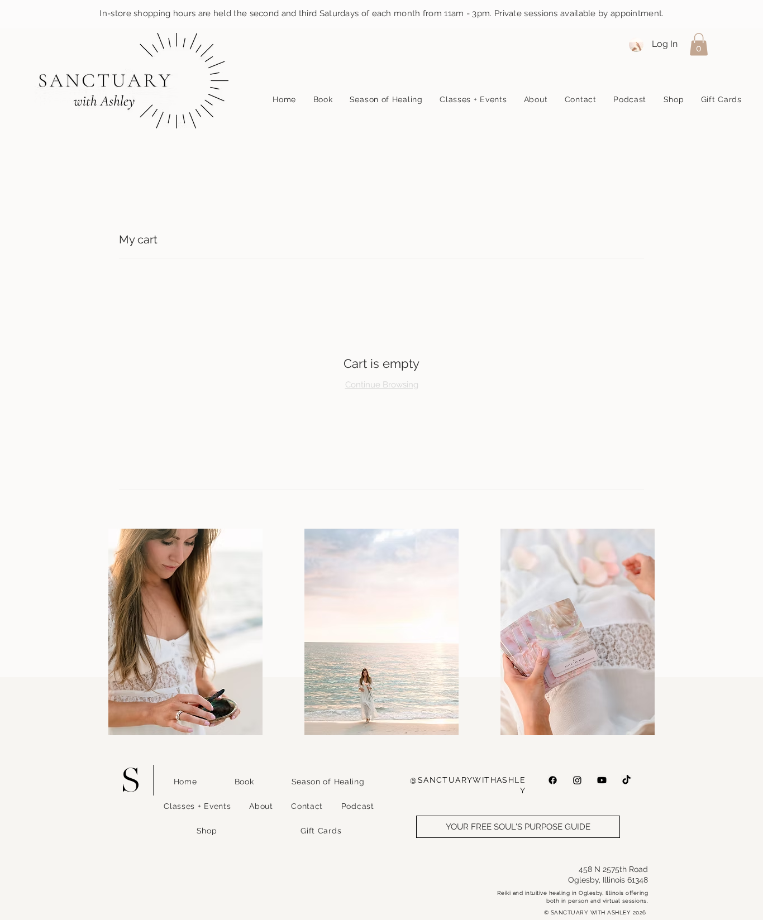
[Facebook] (552, 780)
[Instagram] (577, 780)
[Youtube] (602, 780)
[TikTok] (626, 780)
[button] (698, 44)
